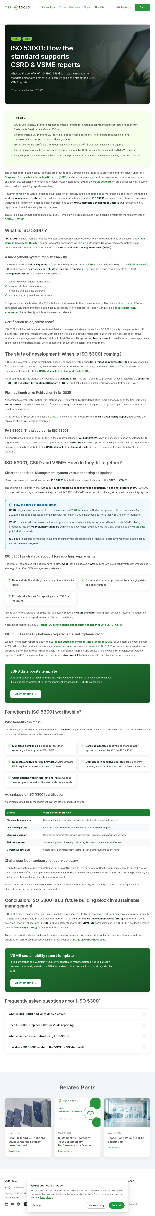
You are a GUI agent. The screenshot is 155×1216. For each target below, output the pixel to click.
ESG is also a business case (89, 939)
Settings (37, 1205)
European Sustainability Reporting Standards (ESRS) (81, 641)
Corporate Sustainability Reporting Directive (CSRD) (36, 177)
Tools (142, 7)
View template (26, 693)
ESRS (27, 38)
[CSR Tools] (18, 7)
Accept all (117, 1205)
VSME (20, 219)
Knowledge (47, 7)
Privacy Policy (46, 1197)
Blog (86, 7)
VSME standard (102, 181)
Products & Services (69, 7)
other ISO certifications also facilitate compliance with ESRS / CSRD (81, 624)
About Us (99, 7)
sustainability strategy (24, 927)
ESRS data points (80, 510)
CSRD (16, 38)
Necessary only (96, 1205)
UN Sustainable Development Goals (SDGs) (64, 371)
